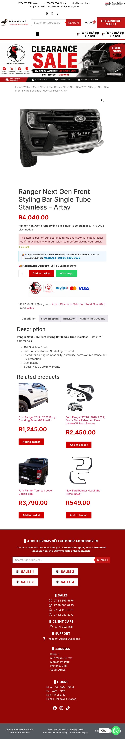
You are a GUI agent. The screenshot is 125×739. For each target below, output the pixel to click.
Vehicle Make (31, 87)
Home (18, 87)
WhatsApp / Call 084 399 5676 (61, 257)
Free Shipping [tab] (50, 318)
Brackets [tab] (69, 318)
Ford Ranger (55, 87)
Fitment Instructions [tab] (92, 318)
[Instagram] (52, 13)
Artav (55, 304)
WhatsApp (66, 273)
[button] (37, 34)
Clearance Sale (69, 304)
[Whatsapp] (115, 730)
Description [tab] (28, 318)
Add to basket (41, 273)
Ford (43, 87)
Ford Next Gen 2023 (75, 87)
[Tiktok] (57, 13)
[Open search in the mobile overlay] (56, 22)
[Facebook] (47, 13)
